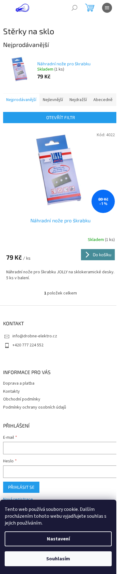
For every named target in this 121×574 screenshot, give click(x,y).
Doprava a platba (18, 383)
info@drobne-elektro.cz (34, 336)
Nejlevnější (53, 100)
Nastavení (58, 538)
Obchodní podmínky (21, 399)
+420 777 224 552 (27, 345)
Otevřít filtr (60, 117)
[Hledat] (74, 8)
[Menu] (107, 8)
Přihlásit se (21, 487)
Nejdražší (78, 100)
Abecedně (103, 100)
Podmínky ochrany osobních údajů (34, 407)
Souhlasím (58, 558)
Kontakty (11, 391)
